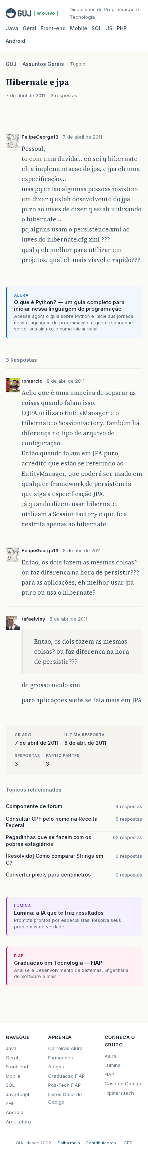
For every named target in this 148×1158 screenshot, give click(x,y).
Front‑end (53, 28)
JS (109, 28)
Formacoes (60, 1057)
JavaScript (17, 1094)
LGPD (127, 1142)
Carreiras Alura (65, 1048)
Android (15, 41)
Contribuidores (100, 1142)
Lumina (113, 1065)
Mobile (78, 28)
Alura (110, 1056)
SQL (97, 28)
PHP (122, 28)
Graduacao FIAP (66, 1076)
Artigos (56, 1066)
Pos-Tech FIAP (64, 1085)
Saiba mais (68, 1142)
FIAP (109, 1074)
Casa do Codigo (123, 1083)
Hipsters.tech (119, 1093)
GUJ (11, 64)
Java (12, 28)
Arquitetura (18, 1122)
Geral (29, 28)
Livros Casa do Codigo (65, 1098)
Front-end (17, 1066)
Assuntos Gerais (43, 64)
